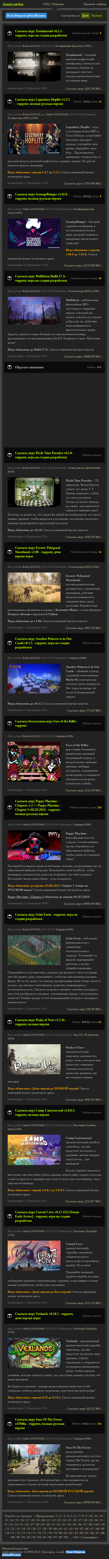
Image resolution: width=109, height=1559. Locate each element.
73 (23, 1533)
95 (44, 1537)
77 (44, 1533)
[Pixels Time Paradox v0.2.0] (34, 506)
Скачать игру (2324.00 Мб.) (82, 265)
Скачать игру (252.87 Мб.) (83, 1201)
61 (60, 1528)
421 (76, 1537)
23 (59, 1520)
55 (28, 1528)
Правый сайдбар (95, 4)
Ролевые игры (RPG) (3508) (23, 118)
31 (101, 1520)
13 (6, 1520)
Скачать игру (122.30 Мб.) (83, 790)
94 (39, 1537)
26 (75, 1520)
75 (34, 1533)
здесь (26, 176)
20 (43, 1520)
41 (53, 1524)
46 (79, 1524)
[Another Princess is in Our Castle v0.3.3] (34, 692)
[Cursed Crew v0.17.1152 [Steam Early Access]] (34, 1270)
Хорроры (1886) (78, 658)
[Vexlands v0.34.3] (34, 1367)
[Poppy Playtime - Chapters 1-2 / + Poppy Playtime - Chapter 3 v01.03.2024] (34, 859)
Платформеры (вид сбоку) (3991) (74, 46)
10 (91, 1516)
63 (71, 1528)
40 (48, 1524)
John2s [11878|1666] (57, 114)
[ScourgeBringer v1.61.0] (34, 247)
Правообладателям (15, 1548)
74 (28, 1533)
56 (34, 1528)
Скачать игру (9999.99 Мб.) (82, 903)
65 (81, 1528)
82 (71, 1533)
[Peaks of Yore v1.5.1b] (34, 1073)
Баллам (97, 15)
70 (7, 1533)
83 (76, 1533)
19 (38, 1520)
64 (76, 1528)
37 (32, 1524)
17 (27, 1520)
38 (37, 1524)
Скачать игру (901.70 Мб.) (83, 628)
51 (7, 1528)
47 (85, 1524)
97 (55, 1537)
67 (92, 1528)
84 (81, 1533)
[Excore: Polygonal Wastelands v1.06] (34, 601)
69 (103, 1528)
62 (65, 1528)
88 (103, 1533)
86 (92, 1533)
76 (39, 1533)
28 (85, 1520)
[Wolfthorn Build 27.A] (34, 323)
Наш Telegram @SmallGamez (26, 15)
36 (27, 1524)
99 (65, 1537)
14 (11, 1520)
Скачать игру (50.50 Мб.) (84, 1009)
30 (96, 1520)
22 (54, 1520)
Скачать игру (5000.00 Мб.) (82, 356)
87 (97, 1533)
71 (13, 1533)
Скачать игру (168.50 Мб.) (83, 537)
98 (60, 1537)
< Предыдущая (44, 1516)
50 (103, 1524)
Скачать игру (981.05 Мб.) (83, 1099)
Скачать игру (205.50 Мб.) (83, 88)
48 (90, 1524)
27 (80, 1520)
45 (74, 1524)
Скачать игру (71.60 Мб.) (84, 710)
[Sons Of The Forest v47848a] (34, 1473)
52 (13, 1528)
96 (50, 1537)
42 (58, 1524)
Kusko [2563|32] (31, 46)
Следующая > (90, 1537)
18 (32, 1520)
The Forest (82, 1460)
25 (69, 1520)
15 (17, 1520)
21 (48, 1520)
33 (11, 1524)
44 (69, 1524)
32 (5, 1524)
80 (60, 1533)
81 (65, 1533)
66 (87, 1528)
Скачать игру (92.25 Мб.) (84, 1408)
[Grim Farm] (34, 963)
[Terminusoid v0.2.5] (34, 80)
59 (50, 1528)
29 (91, 1520)
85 (87, 1533)
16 (22, 1520)
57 (39, 1528)
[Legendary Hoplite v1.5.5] (34, 153)
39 (42, 1524)
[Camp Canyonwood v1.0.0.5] (34, 1164)
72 (18, 1533)
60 (55, 1528)
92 (28, 1537)
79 (55, 1533)
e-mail (60, 1551)
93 (34, 1537)
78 (50, 1533)
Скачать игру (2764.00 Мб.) (82, 183)
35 (21, 1524)
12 (101, 1516)
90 (18, 1537)
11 (96, 1516)
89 (13, 1537)
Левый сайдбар (13, 4)
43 (64, 1524)
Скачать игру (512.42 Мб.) (83, 1303)
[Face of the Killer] (34, 780)
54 (23, 1528)
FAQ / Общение (53, 4)
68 (97, 1528)
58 (44, 1528)
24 (64, 1520)
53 (18, 1528)
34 (16, 1524)
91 (23, 1537)
